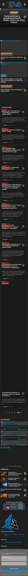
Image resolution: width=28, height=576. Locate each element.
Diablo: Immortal (6, 148)
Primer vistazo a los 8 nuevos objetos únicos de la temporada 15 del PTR (12, 206)
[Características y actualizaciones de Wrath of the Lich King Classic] (14, 18)
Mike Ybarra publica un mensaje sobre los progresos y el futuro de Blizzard (12, 80)
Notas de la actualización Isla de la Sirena (11, 437)
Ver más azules (5, 447)
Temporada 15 (5, 167)
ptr (3, 206)
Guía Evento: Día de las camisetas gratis (14, 479)
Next (18, 412)
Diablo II (4, 111)
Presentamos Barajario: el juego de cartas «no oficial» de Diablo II (11, 394)
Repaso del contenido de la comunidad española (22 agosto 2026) (11, 112)
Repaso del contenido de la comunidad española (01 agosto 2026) (11, 245)
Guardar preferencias (14, 572)
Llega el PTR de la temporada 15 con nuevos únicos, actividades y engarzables (11, 266)
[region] (13, 101)
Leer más (7, 554)
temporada (5, 184)
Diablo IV (4, 109)
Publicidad (18, 542)
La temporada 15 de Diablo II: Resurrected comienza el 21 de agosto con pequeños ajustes (11, 187)
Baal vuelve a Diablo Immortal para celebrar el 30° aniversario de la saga (11, 150)
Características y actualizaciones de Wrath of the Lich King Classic (15, 474)
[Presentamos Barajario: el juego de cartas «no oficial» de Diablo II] (13, 336)
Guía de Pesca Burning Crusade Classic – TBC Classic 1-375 (14, 496)
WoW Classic (14, 12)
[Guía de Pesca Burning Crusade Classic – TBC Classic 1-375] (4, 495)
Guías (2, 54)
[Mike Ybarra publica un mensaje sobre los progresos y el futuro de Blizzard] (14, 69)
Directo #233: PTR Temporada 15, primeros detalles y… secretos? (10, 227)
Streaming (5, 169)
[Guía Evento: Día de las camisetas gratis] (14, 48)
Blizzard (3, 75)
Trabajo (6, 535)
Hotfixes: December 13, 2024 (9, 422)
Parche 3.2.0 (5, 227)
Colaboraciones (21, 534)
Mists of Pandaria (6, 87)
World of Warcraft (6, 53)
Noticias (14, 13)
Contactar (14, 534)
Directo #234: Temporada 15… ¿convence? (10, 168)
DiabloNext (5, 283)
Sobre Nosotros (7, 534)
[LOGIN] (25, 4)
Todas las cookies (14, 568)
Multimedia (5, 130)
